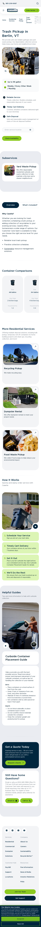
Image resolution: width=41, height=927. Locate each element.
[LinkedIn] (6, 830)
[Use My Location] (30, 130)
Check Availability (12, 138)
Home (4, 20)
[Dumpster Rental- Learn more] (20, 397)
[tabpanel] (20, 232)
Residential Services (12, 20)
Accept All (20, 919)
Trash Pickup (21, 20)
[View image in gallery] (5, 71)
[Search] (37, 3)
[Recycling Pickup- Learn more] (20, 354)
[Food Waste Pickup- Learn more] (20, 440)
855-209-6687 (11, 3)
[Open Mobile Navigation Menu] (3, 10)
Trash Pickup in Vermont (29, 20)
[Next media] (36, 626)
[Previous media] (5, 626)
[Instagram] (12, 830)
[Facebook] (18, 830)
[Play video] (35, 526)
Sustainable (9, 249)
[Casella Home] (12, 11)
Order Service (30, 10)
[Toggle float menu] (38, 20)
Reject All (20, 924)
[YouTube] (24, 830)
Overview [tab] (10, 205)
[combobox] (16, 130)
